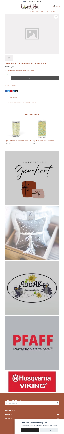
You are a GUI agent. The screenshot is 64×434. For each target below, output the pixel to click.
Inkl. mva (31, 1)
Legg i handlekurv (36, 78)
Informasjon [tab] (12, 97)
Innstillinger (49, 430)
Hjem (6, 11)
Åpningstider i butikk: (10, 410)
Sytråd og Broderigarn (15, 11)
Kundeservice (8, 418)
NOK (38, 1)
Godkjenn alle (29, 430)
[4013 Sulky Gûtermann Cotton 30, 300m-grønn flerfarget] (45, 129)
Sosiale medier (8, 414)
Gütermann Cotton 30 (28, 11)
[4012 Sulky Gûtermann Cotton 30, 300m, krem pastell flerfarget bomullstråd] (18, 129)
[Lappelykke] (30, 7)
